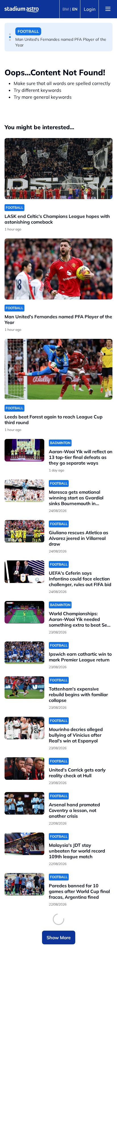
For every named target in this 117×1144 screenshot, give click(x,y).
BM (65, 9)
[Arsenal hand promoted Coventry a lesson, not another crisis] (24, 803)
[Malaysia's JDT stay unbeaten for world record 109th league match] (24, 844)
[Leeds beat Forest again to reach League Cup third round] (58, 369)
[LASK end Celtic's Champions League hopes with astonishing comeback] (58, 168)
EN (75, 9)
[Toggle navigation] (108, 9)
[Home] (22, 9)
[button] (10, 34)
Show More (59, 937)
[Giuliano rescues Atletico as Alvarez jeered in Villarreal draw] (24, 531)
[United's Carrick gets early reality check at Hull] (24, 768)
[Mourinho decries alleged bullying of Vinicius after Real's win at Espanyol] (24, 728)
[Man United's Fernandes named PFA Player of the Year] (58, 268)
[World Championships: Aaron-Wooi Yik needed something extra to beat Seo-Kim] (24, 612)
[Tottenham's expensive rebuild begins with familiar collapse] (24, 687)
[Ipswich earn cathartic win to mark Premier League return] (24, 652)
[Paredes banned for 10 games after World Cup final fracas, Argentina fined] (24, 884)
